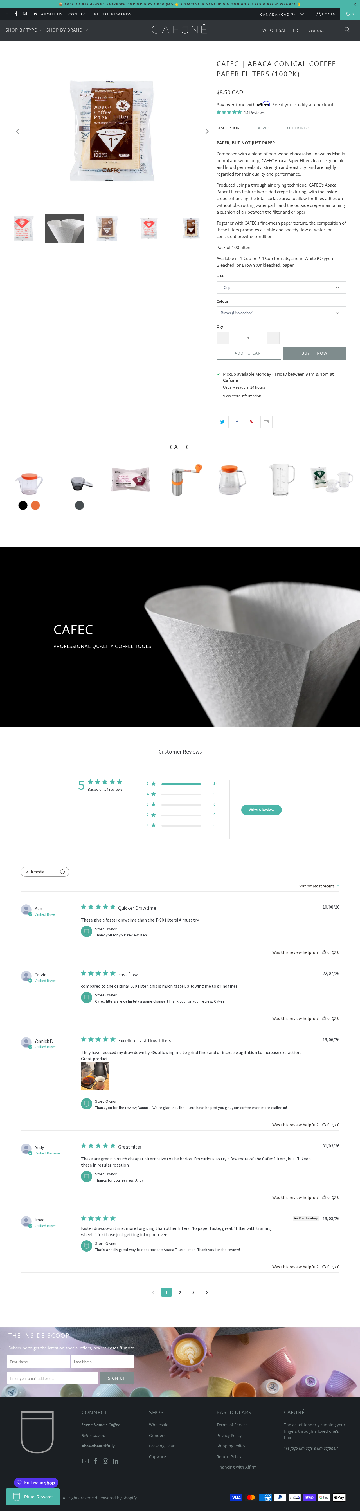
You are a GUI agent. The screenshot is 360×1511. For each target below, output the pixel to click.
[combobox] (319, 886)
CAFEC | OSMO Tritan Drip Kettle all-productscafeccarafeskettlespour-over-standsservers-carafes (29, 479)
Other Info (298, 127)
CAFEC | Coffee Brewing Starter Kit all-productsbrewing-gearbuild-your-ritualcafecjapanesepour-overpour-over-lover (331, 479)
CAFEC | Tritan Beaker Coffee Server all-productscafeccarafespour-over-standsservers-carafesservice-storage (280, 479)
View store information (242, 395)
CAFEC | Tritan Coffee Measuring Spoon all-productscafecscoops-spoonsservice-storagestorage (79, 479)
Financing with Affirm (237, 1467)
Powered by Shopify (118, 1498)
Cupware (157, 1456)
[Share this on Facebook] (237, 422)
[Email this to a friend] (266, 422)
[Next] (206, 131)
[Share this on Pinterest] (252, 422)
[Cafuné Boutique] (179, 30)
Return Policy (229, 1456)
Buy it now (314, 353)
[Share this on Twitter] (223, 422)
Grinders (157, 1435)
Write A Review (261, 809)
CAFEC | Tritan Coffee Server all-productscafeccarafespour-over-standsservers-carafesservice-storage (230, 479)
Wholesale (158, 1424)
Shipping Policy (231, 1446)
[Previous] (18, 131)
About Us (52, 14)
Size (220, 276)
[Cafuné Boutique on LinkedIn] (34, 14)
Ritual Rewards (113, 14)
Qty (220, 326)
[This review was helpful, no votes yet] (324, 952)
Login (329, 14)
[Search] (347, 30)
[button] (24, 30)
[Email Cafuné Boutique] (6, 14)
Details (263, 127)
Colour (223, 301)
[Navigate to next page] (207, 1292)
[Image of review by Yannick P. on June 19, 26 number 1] (95, 1076)
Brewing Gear (162, 1446)
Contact (78, 14)
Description (228, 127)
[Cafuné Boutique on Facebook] (15, 14)
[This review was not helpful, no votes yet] (334, 952)
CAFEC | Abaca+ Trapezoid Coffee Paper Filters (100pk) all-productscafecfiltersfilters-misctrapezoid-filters (130, 479)
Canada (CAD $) (278, 14)
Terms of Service (232, 1424)
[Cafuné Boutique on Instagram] (25, 14)
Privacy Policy (229, 1435)
